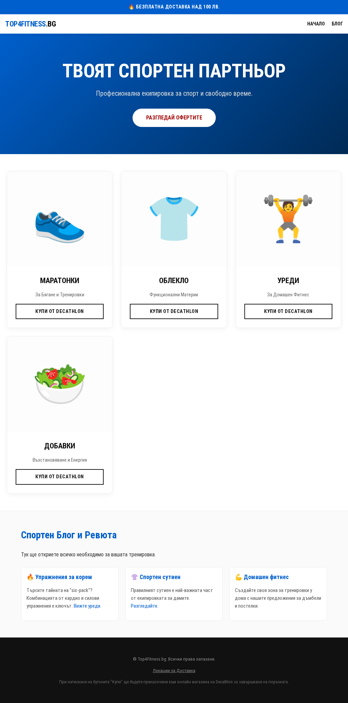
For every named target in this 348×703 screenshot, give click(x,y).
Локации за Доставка (174, 670)
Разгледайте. (144, 606)
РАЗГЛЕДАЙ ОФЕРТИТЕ (174, 117)
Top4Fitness (30, 24)
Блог (337, 23)
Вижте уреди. (87, 606)
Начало (316, 23)
